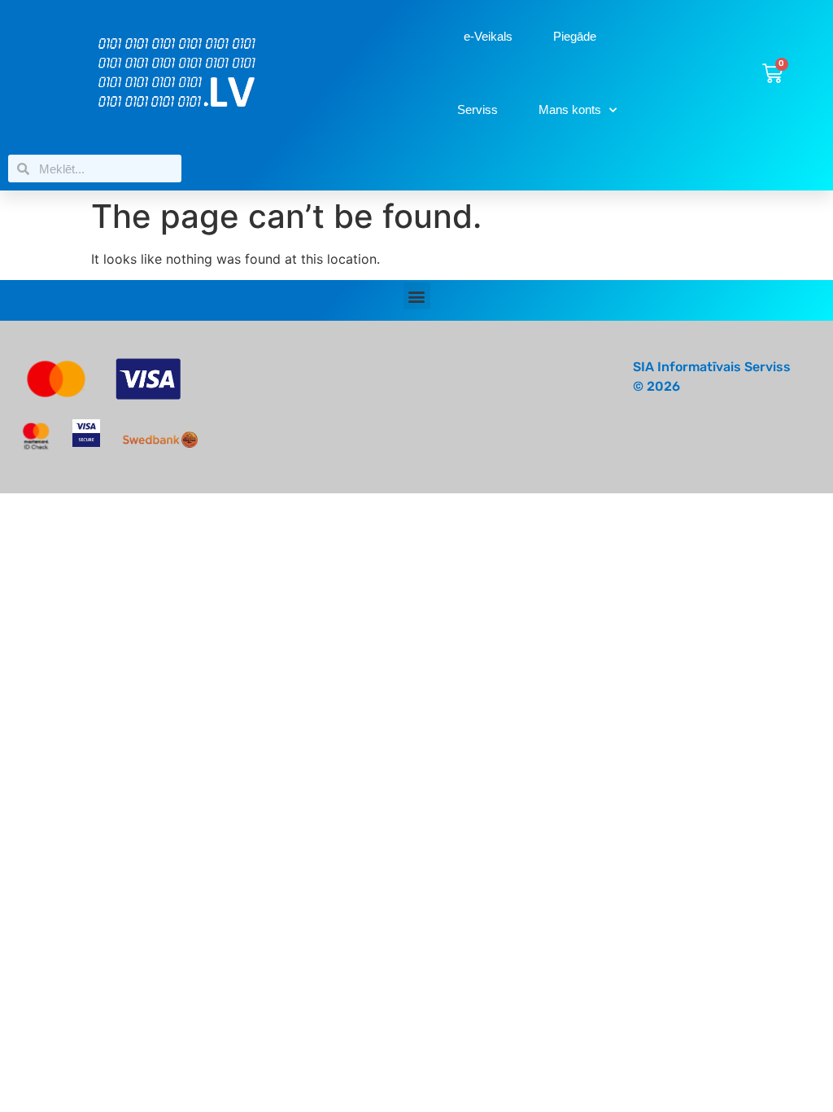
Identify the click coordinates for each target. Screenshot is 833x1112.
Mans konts (570, 109)
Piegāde (574, 36)
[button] (416, 295)
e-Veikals (488, 36)
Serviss (477, 109)
